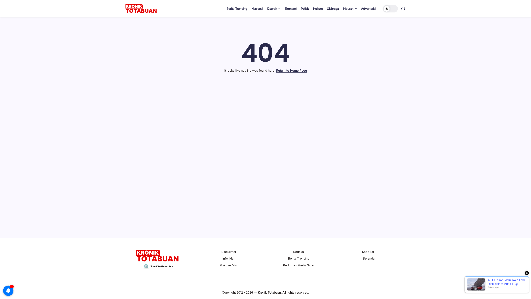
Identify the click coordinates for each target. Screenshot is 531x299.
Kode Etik (368, 252)
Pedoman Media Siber (298, 265)
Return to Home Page (291, 70)
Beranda (369, 258)
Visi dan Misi (228, 265)
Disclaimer (228, 252)
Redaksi (298, 252)
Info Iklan (228, 258)
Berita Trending (298, 258)
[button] (390, 8)
